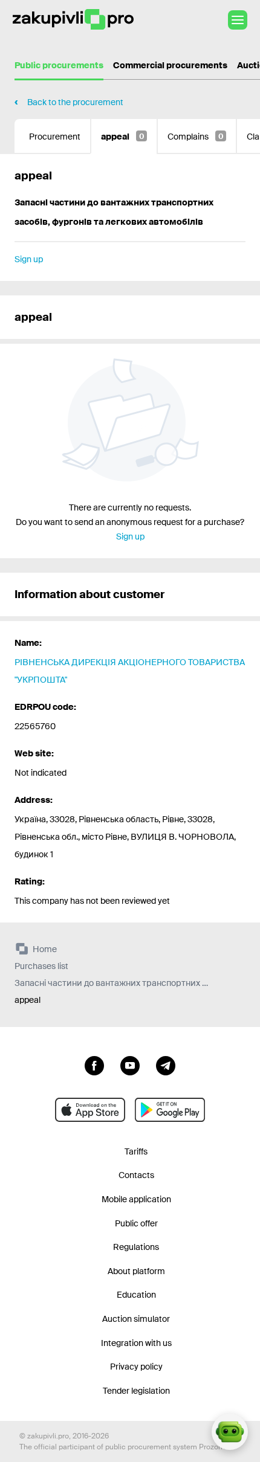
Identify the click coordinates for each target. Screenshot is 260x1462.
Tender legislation (136, 1390)
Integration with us (136, 1343)
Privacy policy (136, 1366)
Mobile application (136, 1199)
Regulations (136, 1246)
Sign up (29, 259)
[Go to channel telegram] (165, 1064)
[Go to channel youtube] (130, 1064)
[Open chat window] (230, 1432)
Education (136, 1294)
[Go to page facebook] (94, 1064)
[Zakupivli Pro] (73, 19)
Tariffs (136, 1151)
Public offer (136, 1223)
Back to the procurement (75, 102)
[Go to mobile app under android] (170, 1110)
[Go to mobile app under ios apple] (90, 1110)
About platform (136, 1271)
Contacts (136, 1175)
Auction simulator (136, 1318)
